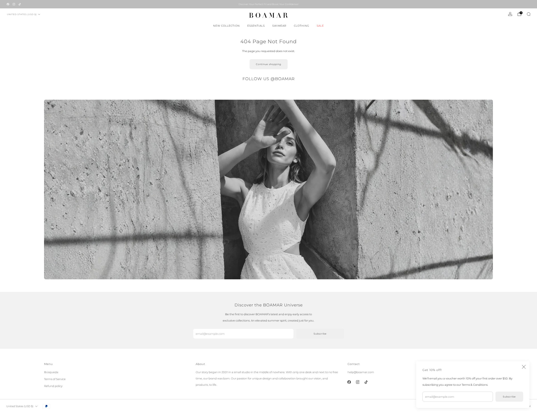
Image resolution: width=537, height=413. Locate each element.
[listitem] (268, 4)
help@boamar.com (361, 372)
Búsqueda (51, 372)
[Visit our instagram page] (14, 4)
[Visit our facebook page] (8, 4)
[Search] (529, 14)
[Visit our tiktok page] (20, 4)
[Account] (510, 14)
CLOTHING (301, 25)
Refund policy (53, 386)
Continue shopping (268, 64)
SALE (320, 25)
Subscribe (509, 396)
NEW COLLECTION (226, 25)
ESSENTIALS (256, 25)
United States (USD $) (22, 14)
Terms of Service (55, 379)
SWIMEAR (279, 25)
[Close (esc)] (523, 366)
